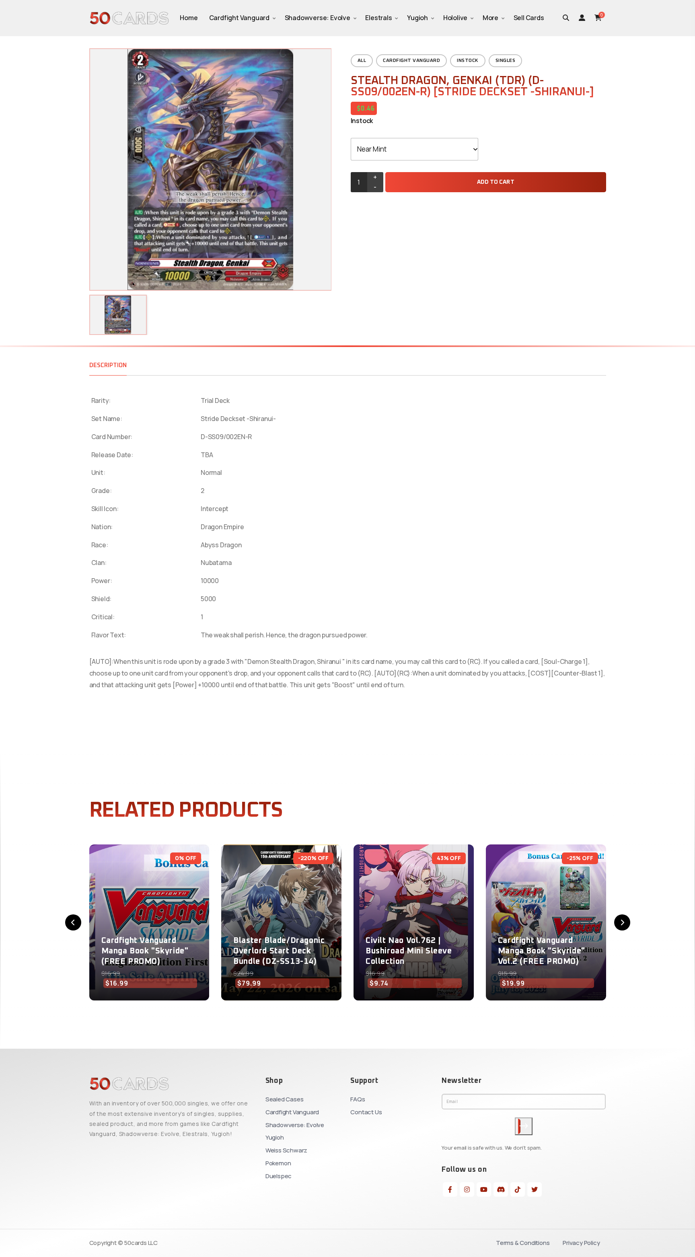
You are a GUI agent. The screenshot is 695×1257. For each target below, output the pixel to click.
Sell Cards (529, 17)
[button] (73, 922)
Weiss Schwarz (286, 1150)
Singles (506, 60)
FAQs (357, 1099)
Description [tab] (108, 365)
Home (188, 17)
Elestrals (378, 17)
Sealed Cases (284, 1099)
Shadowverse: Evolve (317, 17)
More (490, 17)
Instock (468, 60)
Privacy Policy (581, 1243)
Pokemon (278, 1163)
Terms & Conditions (522, 1243)
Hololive (455, 17)
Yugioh (417, 17)
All (362, 60)
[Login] (582, 18)
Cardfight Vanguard (239, 17)
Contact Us (366, 1112)
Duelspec (278, 1176)
